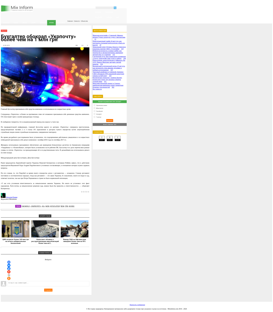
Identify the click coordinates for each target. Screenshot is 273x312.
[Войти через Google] (9, 275)
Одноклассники (101, 105)
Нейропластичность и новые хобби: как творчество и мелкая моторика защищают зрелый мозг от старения (108, 52)
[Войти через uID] (8, 262)
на (43, 206)
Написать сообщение (137, 305)
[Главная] (17, 11)
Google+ (99, 114)
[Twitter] (63, 297)
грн (66, 206)
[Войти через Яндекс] (8, 271)
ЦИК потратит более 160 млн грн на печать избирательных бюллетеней (15, 241)
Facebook (99, 111)
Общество (84, 21)
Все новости (97, 89)
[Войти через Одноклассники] (8, 278)
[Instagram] (81, 297)
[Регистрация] (124, 8)
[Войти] (119, 8)
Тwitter (98, 117)
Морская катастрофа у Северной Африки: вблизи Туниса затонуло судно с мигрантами (109, 37)
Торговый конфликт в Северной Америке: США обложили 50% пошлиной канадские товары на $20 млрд (108, 74)
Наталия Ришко (11, 197)
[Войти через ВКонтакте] (8, 265)
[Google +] (98, 297)
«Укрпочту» (35, 206)
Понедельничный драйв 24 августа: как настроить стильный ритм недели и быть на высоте (109, 43)
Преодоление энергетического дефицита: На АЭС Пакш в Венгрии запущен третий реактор (109, 62)
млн (47, 206)
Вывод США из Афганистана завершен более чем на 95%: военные (74, 241)
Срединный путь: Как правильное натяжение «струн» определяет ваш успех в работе (109, 57)
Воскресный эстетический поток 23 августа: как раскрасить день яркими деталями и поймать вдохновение (109, 68)
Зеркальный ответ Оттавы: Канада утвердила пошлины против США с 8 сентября (109, 48)
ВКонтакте (99, 108)
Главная (70, 21)
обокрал (26, 206)
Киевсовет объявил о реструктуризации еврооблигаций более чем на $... (45, 241)
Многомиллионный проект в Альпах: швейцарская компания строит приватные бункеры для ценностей (108, 85)
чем (62, 206)
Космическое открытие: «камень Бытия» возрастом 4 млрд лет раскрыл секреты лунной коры (107, 79)
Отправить (48, 290)
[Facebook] (46, 297)
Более (71, 206)
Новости (77, 21)
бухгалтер (55, 206)
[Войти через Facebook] (8, 268)
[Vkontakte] (29, 297)
